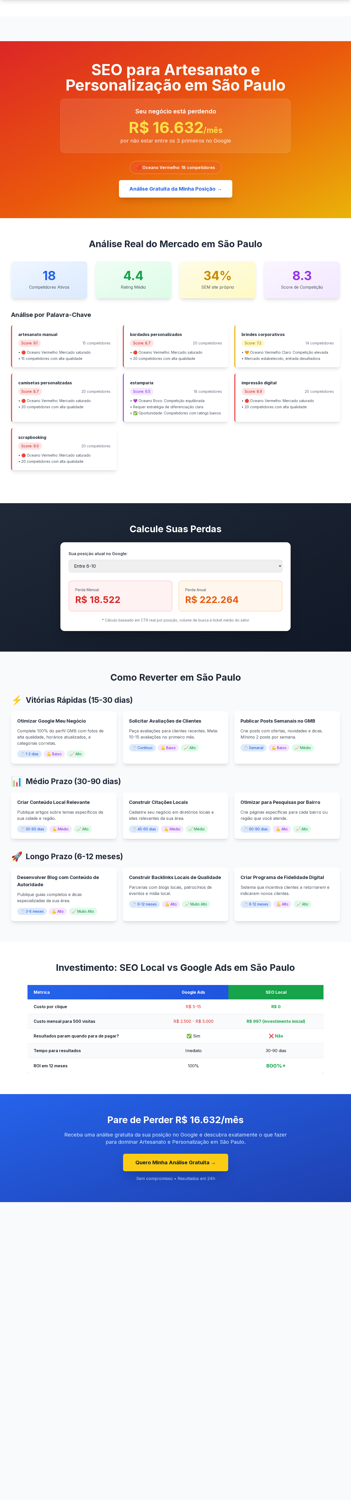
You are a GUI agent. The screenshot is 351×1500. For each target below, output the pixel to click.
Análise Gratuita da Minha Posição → (175, 189)
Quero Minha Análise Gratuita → (175, 1162)
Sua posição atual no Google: (98, 553)
